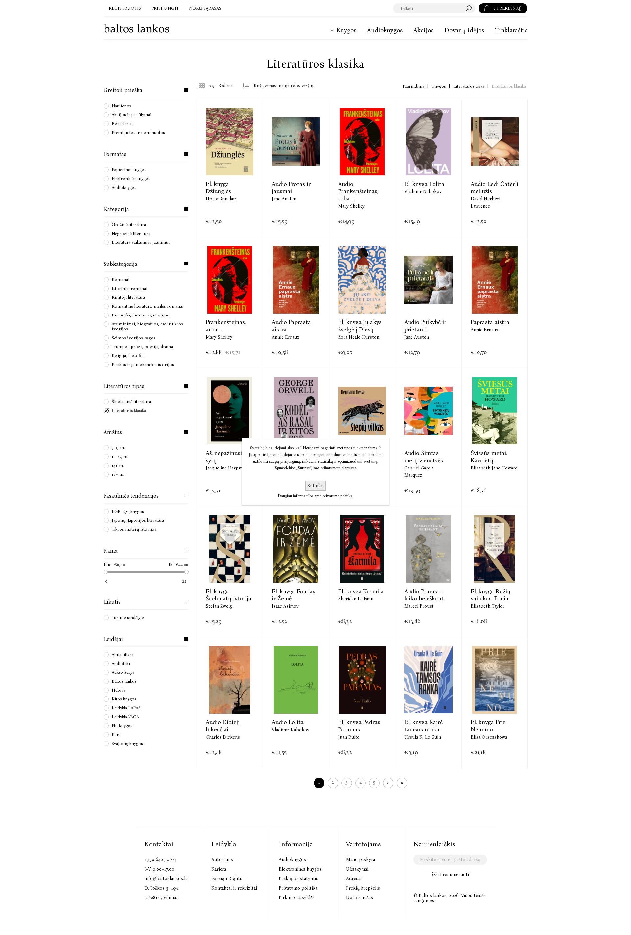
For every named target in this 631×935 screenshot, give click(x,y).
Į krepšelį (229, 161)
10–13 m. (120, 456)
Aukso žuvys (123, 672)
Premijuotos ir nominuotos (138, 132)
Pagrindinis (413, 86)
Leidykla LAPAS (126, 707)
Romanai (120, 279)
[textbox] (427, 8)
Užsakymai (357, 869)
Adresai (354, 878)
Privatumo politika (298, 888)
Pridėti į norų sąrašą (246, 161)
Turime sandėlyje (128, 617)
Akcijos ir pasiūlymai (131, 114)
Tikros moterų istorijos (134, 529)
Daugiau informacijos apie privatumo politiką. (315, 496)
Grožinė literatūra (129, 224)
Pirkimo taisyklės (297, 897)
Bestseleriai (122, 123)
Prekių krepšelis (363, 888)
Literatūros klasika (129, 410)
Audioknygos (124, 187)
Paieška (470, 8)
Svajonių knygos (127, 743)
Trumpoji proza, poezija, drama (142, 346)
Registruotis (125, 8)
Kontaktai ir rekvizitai (234, 888)
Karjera (218, 869)
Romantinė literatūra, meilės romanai (147, 306)
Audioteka (121, 663)
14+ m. (118, 465)
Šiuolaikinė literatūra (131, 401)
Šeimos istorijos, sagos (133, 337)
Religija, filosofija (128, 355)
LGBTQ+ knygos (128, 511)
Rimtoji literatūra (128, 297)
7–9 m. (118, 447)
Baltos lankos (124, 681)
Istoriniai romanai (129, 288)
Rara (116, 734)
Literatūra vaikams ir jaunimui (141, 242)
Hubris (118, 690)
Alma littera (122, 654)
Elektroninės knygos (131, 178)
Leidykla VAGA (125, 716)
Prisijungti (165, 8)
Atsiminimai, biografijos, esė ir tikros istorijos (147, 326)
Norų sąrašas (359, 897)
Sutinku (315, 486)
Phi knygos (122, 725)
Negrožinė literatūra (131, 233)
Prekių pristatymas (298, 878)
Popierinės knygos (129, 169)
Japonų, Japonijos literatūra (138, 520)
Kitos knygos (124, 698)
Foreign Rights (226, 878)
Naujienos (121, 105)
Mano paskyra (360, 859)
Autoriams (222, 859)
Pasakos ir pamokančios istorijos (143, 364)
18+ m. (118, 474)
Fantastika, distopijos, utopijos (140, 315)
